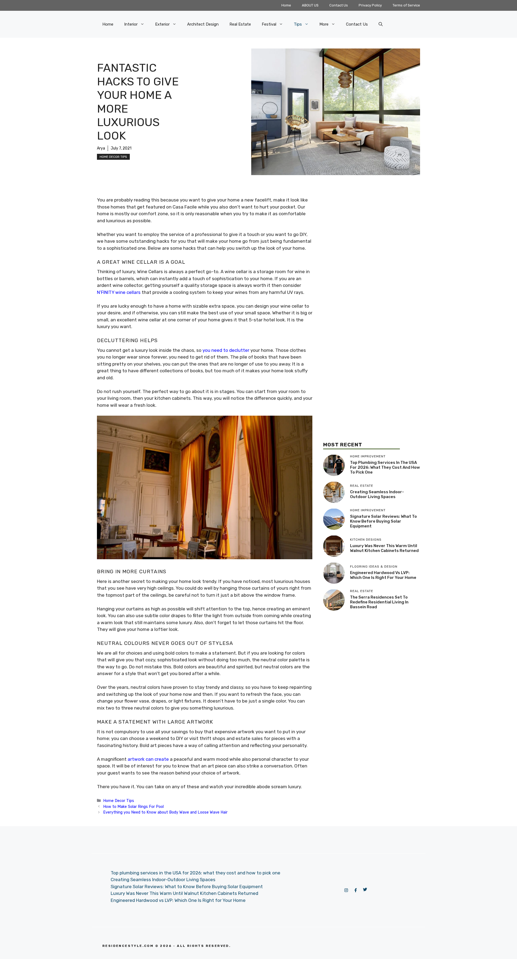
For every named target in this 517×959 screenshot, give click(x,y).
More (324, 24)
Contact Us (338, 5)
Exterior (162, 24)
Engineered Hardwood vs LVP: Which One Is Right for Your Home (383, 575)
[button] (380, 24)
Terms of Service (406, 5)
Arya (101, 148)
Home (286, 5)
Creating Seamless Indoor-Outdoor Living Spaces (377, 494)
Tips (298, 24)
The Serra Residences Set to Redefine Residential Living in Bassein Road (379, 602)
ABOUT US (310, 5)
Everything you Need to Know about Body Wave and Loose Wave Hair (165, 812)
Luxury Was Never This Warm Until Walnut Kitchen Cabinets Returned (384, 548)
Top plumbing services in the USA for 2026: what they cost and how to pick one (385, 467)
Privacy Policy (370, 5)
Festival (269, 24)
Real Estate (240, 24)
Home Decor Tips (113, 157)
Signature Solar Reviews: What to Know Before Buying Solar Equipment (383, 521)
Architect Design (203, 24)
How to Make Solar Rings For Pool (133, 806)
